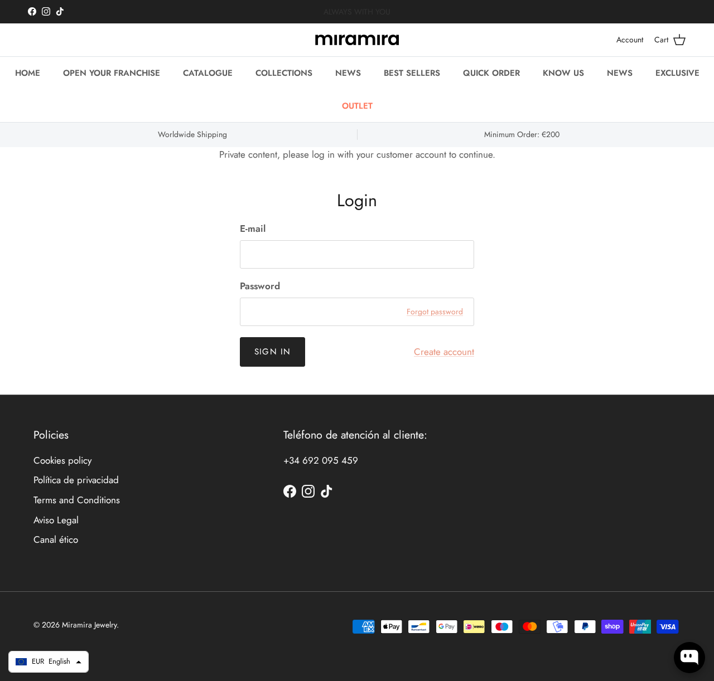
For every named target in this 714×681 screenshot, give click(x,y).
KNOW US (563, 73)
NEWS (348, 73)
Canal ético (55, 539)
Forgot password (435, 311)
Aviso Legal (56, 520)
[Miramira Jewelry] (357, 40)
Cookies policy (62, 460)
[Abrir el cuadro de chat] (689, 657)
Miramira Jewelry (89, 624)
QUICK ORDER (491, 73)
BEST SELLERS (412, 73)
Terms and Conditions (76, 500)
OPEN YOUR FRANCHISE (111, 73)
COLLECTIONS (283, 73)
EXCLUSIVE (677, 73)
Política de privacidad (76, 480)
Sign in (272, 352)
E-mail (253, 228)
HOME (27, 73)
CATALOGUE (208, 73)
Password (260, 286)
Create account (444, 351)
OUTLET (357, 105)
